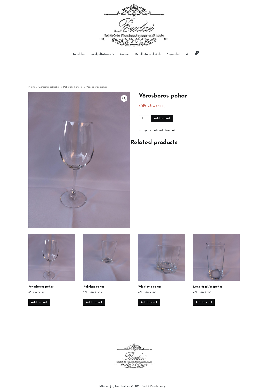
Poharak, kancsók (73, 87)
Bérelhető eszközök (148, 54)
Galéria (124, 54)
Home (32, 87)
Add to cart (162, 118)
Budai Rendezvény (153, 386)
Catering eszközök (49, 87)
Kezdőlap (79, 54)
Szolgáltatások (101, 54)
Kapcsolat (173, 54)
